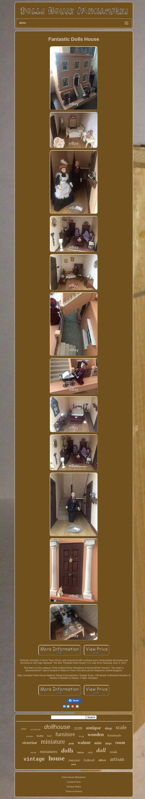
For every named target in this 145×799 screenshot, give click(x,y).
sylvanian (35, 729)
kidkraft (89, 760)
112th (78, 728)
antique (93, 727)
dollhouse (57, 726)
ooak (113, 752)
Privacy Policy (74, 786)
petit (71, 743)
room (120, 742)
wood (33, 752)
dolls (67, 750)
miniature (53, 741)
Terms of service (74, 791)
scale (121, 727)
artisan (117, 759)
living (81, 736)
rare (73, 764)
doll (101, 750)
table (98, 743)
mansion (74, 760)
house (57, 758)
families (29, 736)
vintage (34, 759)
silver (102, 760)
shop (108, 728)
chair (23, 728)
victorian (29, 742)
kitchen (80, 752)
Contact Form (74, 782)
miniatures (48, 751)
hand (49, 736)
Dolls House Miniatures (74, 777)
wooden (96, 734)
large (108, 743)
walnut (84, 742)
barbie (40, 735)
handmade (114, 735)
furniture (65, 734)
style (90, 752)
